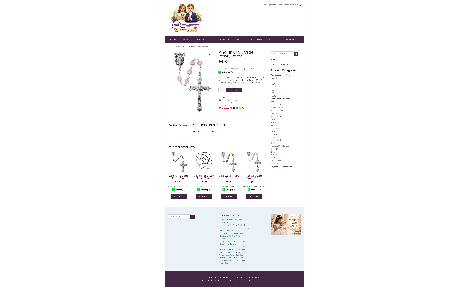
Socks (273, 125)
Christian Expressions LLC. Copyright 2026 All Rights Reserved (238, 277)
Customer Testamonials (223, 281)
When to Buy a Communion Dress (232, 233)
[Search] (296, 54)
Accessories (224, 39)
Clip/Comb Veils (277, 113)
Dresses (185, 39)
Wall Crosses (276, 155)
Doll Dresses (276, 161)
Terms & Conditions (266, 281)
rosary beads (227, 103)
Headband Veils (277, 110)
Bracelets (274, 143)
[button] (210, 55)
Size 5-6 (274, 78)
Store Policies (252, 281)
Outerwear (275, 128)
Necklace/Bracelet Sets (280, 146)
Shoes (273, 122)
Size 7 (273, 81)
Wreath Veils (276, 104)
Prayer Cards (276, 140)
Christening (274, 39)
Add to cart (234, 90)
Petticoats (275, 134)
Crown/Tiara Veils (278, 107)
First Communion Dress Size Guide (232, 225)
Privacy (236, 281)
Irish (259, 39)
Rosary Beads (177, 47)
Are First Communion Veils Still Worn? (233, 247)
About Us (200, 281)
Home (173, 39)
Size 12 (274, 90)
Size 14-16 (275, 93)
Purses (273, 131)
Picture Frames (277, 158)
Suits (249, 39)
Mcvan (226, 105)
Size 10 (274, 87)
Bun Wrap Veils (277, 101)
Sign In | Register (270, 5)
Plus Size (274, 96)
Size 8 (273, 84)
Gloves (273, 119)
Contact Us (209, 281)
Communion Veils (203, 39)
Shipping (243, 281)
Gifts (238, 39)
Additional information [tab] (178, 125)
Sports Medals (276, 149)
